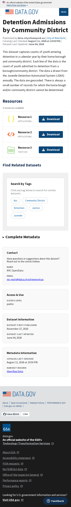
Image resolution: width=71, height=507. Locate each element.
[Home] (21, 12)
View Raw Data (15, 371)
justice (36, 208)
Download (53, 119)
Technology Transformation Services (27, 443)
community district (35, 200)
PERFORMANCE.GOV (56, 403)
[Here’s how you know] (35, 4)
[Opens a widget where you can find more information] (55, 501)
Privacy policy (11, 486)
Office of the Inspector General (21, 475)
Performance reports (15, 480)
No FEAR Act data (13, 469)
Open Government (19, 403)
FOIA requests (11, 463)
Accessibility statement (17, 458)
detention (19, 208)
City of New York (56, 38)
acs (15, 200)
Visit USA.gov (11, 500)
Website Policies (37, 403)
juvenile (18, 215)
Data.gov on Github (13, 406)
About (5, 403)
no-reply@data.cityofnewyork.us (25, 279)
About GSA (9, 452)
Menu (63, 11)
